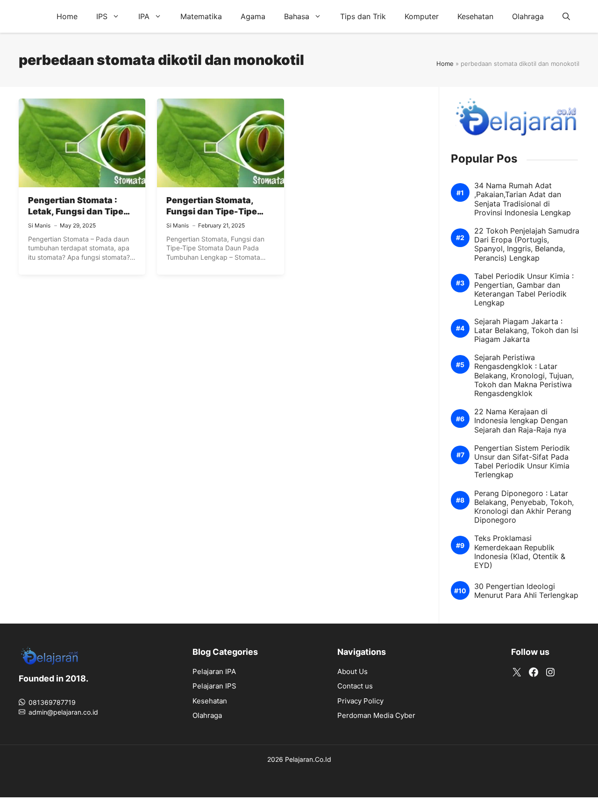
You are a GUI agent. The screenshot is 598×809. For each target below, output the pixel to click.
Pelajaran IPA (214, 671)
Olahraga (528, 16)
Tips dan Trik (363, 16)
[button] (566, 16)
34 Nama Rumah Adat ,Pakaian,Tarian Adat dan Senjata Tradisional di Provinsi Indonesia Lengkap (522, 199)
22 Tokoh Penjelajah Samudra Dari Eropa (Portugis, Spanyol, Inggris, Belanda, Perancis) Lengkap (526, 245)
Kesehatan (475, 16)
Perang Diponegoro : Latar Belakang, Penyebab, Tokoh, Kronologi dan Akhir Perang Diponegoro (524, 507)
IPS (101, 16)
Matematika (201, 16)
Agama (253, 16)
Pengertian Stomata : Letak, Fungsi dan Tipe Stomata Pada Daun (75, 211)
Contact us (355, 685)
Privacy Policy (360, 700)
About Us (352, 671)
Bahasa (296, 16)
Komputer (422, 16)
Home (67, 16)
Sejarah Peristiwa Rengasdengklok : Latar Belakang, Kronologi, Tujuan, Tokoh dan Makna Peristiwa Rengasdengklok (524, 375)
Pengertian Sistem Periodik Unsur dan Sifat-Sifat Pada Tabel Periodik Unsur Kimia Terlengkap (522, 462)
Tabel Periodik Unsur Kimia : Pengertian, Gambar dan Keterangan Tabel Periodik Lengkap (524, 290)
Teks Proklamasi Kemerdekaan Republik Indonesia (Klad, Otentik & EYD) (519, 552)
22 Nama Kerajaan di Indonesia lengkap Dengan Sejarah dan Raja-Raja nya (521, 420)
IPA (144, 16)
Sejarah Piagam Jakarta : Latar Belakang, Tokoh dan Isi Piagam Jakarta (526, 330)
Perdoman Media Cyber (376, 715)
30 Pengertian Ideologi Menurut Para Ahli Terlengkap (526, 591)
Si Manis (39, 225)
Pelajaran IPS (214, 685)
